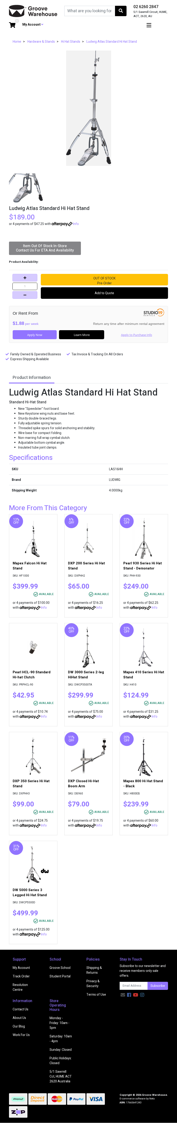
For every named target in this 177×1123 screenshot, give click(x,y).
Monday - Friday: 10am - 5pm (59, 1023)
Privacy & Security (93, 983)
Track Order (21, 976)
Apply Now (34, 335)
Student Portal (60, 976)
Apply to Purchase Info (136, 335)
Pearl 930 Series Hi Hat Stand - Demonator (142, 566)
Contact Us (20, 1009)
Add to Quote (104, 293)
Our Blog (19, 1026)
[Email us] (123, 995)
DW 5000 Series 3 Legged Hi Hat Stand (30, 892)
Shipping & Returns (94, 970)
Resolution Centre (20, 987)
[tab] (31, 378)
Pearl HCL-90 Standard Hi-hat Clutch (31, 675)
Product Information (32, 377)
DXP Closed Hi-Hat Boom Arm (83, 784)
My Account (21, 967)
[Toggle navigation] (149, 25)
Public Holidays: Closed (61, 1061)
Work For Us (21, 1035)
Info (76, 224)
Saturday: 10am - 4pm (61, 1039)
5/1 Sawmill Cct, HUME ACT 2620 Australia (61, 1076)
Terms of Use (96, 994)
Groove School (60, 967)
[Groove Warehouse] (33, 10)
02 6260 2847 (145, 7)
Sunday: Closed (61, 1049)
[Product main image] (88, 108)
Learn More (82, 335)
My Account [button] (31, 24)
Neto (152, 1099)
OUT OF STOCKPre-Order (104, 280)
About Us (19, 1017)
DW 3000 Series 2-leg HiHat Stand (86, 675)
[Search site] (121, 11)
